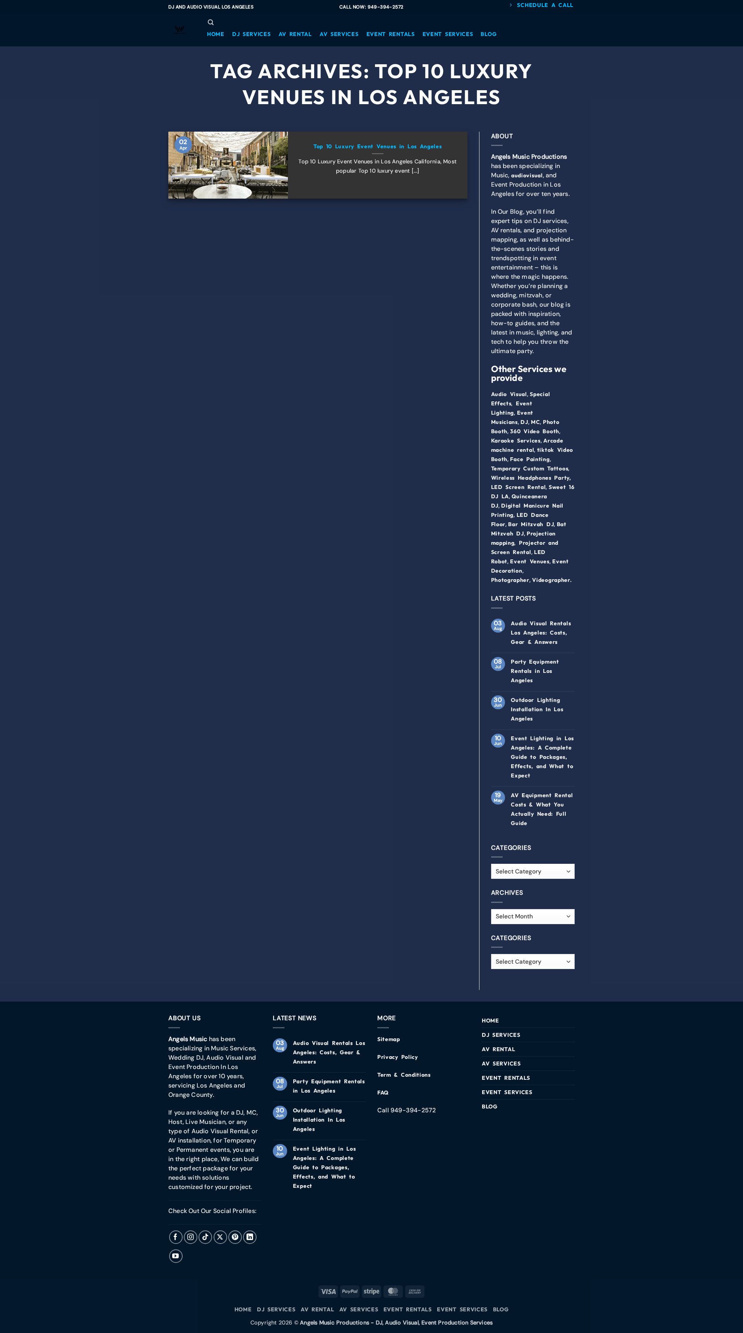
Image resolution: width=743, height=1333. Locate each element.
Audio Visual (509, 394)
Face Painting (530, 459)
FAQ (383, 1092)
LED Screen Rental (518, 487)
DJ (524, 422)
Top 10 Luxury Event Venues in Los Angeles (377, 146)
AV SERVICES (501, 1063)
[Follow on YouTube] (176, 1256)
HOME (490, 1020)
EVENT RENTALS (506, 1077)
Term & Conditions (404, 1074)
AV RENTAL (498, 1049)
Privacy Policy (397, 1056)
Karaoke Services (516, 440)
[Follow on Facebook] (176, 1237)
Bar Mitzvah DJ (531, 524)
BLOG (490, 1106)
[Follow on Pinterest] (235, 1237)
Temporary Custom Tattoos (529, 468)
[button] (215, 34)
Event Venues (529, 561)
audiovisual (527, 175)
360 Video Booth (534, 431)
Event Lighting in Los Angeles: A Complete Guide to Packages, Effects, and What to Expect (542, 757)
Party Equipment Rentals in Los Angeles (535, 671)
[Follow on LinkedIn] (250, 1237)
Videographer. (552, 579)
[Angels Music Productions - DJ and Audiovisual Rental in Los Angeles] (180, 30)
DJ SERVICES (501, 1034)
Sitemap (388, 1039)
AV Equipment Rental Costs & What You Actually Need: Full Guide (542, 809)
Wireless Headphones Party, (531, 477)
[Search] (210, 22)
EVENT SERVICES (507, 1092)
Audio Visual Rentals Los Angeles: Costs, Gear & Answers (541, 632)
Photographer (510, 579)
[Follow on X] (220, 1237)
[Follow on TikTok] (205, 1237)
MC (535, 422)
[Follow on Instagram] (190, 1237)
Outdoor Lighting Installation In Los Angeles (537, 709)
